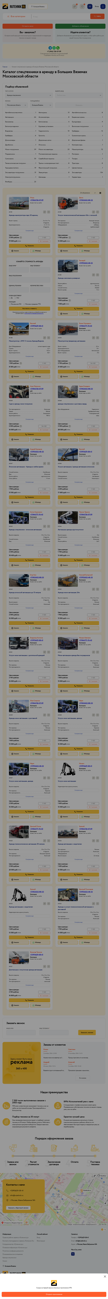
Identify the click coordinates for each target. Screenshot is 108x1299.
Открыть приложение (54, 1294)
